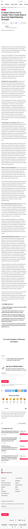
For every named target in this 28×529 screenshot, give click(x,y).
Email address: (3, 373)
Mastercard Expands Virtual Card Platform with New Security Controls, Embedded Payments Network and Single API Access (13, 325)
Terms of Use (12, 384)
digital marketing (14, 358)
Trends (3, 9)
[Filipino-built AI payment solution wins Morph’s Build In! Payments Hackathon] (23, 432)
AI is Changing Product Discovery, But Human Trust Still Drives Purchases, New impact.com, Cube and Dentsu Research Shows (13, 320)
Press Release (24, 434)
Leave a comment (22, 423)
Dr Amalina (7, 26)
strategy (14, 360)
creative (8, 358)
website (18, 360)
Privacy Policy (3, 385)
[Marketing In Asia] (3, 520)
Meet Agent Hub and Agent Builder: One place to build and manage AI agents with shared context (9, 439)
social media (9, 360)
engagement (21, 358)
